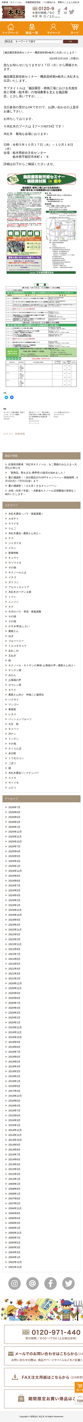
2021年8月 (14, 949)
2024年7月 (14, 885)
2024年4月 (14, 895)
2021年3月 (14, 973)
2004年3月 (14, 1252)
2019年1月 (14, 1081)
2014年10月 (15, 1139)
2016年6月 (14, 1100)
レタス (12, 714)
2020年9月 (14, 993)
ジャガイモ (14, 543)
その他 (12, 567)
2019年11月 (15, 1032)
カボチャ (13, 518)
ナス (11, 538)
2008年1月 (14, 1193)
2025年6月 (14, 851)
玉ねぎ (12, 655)
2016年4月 (14, 1105)
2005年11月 (15, 1232)
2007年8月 (14, 1198)
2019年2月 (14, 1076)
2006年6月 (14, 1218)
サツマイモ (14, 562)
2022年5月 (14, 934)
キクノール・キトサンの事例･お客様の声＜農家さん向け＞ (42, 665)
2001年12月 (15, 1267)
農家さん (13, 631)
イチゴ (12, 577)
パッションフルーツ (20, 719)
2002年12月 (15, 1262)
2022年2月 (14, 939)
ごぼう (12, 763)
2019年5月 (14, 1061)
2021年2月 (14, 978)
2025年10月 (15, 841)
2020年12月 (15, 983)
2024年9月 (14, 875)
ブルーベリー (16, 641)
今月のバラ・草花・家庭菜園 (24, 611)
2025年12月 (15, 831)
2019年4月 (14, 1066)
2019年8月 (14, 1046)
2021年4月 (14, 968)
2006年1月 (14, 1227)
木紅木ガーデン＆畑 (19, 592)
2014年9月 (14, 1144)
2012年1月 (14, 1179)
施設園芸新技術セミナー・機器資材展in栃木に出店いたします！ (41, 52)
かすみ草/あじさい (19, 626)
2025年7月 (14, 846)
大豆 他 (13, 724)
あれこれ (13, 650)
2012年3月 (14, 1169)
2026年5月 (14, 817)
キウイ (12, 689)
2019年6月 (14, 1056)
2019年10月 (15, 1037)
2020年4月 (14, 1007)
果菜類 (12, 709)
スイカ (12, 777)
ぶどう (12, 787)
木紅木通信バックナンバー (23, 772)
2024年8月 (14, 880)
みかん (12, 675)
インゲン (13, 738)
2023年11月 (15, 910)
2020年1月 (14, 1022)
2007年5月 (14, 1203)
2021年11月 (15, 944)
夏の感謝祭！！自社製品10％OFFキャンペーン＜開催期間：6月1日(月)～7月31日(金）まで (41, 479)
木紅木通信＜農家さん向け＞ (24, 533)
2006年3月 (14, 1223)
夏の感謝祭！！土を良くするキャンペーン (32, 485)
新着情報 (20, 433)
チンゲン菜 (14, 670)
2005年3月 (14, 1247)
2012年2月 (14, 1174)
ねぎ (11, 636)
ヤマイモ (13, 523)
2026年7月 (14, 807)
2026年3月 (14, 822)
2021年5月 (14, 963)
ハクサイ (13, 699)
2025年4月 (14, 861)
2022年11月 (15, 929)
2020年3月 (14, 1012)
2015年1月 (14, 1125)
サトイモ (13, 782)
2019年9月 (14, 1042)
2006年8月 (14, 1213)
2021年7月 (14, 954)
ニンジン (13, 601)
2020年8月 (14, 998)
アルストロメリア (18, 587)
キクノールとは (17, 572)
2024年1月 (14, 905)
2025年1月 (14, 866)
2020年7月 (14, 1003)
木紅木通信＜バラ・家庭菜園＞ (25, 513)
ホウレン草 (14, 684)
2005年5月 (14, 1242)
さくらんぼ (14, 748)
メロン (12, 548)
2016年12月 (15, 1095)
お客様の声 (14, 680)
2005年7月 (14, 1237)
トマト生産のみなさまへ (62, 412)
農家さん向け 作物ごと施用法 (26, 694)
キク (11, 606)
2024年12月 (15, 870)
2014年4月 (14, 1164)
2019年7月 (14, 1051)
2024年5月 (14, 890)
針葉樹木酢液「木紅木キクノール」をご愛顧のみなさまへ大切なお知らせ (41, 466)
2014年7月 (14, 1154)
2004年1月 (14, 1257)
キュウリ (13, 557)
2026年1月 (14, 826)
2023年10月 (15, 914)
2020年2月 (14, 1017)
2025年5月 (14, 856)
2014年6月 (14, 1159)
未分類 (12, 753)
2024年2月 (14, 900)
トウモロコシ (16, 758)
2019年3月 (14, 1071)
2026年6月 (14, 812)
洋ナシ (12, 733)
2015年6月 (14, 1115)
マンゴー (13, 704)
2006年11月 (15, 1208)
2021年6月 (14, 959)
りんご (12, 528)
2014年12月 (15, 1130)
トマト (12, 596)
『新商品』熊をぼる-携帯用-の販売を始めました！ (37, 472)
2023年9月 (14, 919)
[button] (41, 223)
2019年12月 (15, 1027)
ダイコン (13, 582)
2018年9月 (14, 1086)
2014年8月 (14, 1149)
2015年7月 (14, 1110)
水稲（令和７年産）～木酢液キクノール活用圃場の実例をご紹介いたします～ (40, 492)
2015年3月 (14, 1120)
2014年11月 (15, 1135)
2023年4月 (14, 924)
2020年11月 (15, 988)
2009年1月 (14, 1183)
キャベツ (13, 728)
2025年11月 (15, 836)
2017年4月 (14, 1090)
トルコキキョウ (17, 645)
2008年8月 (14, 1188)
